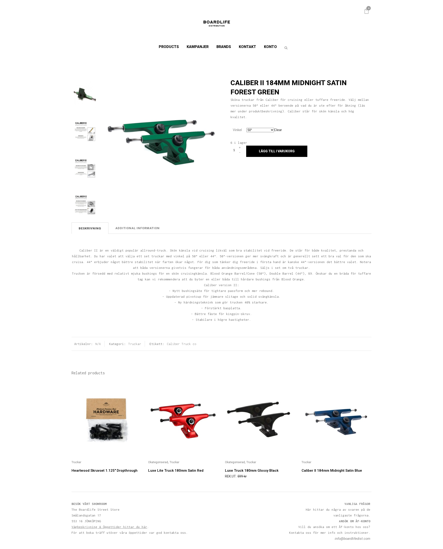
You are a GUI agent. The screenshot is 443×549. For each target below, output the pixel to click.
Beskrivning (90, 228)
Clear (278, 130)
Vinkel (237, 130)
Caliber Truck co (181, 344)
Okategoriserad (158, 462)
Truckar (134, 344)
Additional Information (137, 228)
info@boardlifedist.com (352, 539)
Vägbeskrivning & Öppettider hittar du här (109, 527)
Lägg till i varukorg (277, 151)
